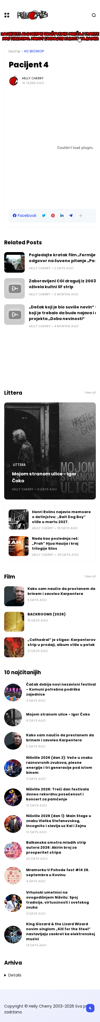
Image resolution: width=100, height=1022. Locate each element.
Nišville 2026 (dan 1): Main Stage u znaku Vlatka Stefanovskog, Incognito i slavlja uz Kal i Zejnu (58, 820)
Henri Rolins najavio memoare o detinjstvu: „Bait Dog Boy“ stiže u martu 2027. (61, 516)
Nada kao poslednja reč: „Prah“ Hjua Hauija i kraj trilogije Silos (55, 543)
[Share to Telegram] (70, 216)
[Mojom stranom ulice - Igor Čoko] (50, 450)
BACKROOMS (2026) (47, 614)
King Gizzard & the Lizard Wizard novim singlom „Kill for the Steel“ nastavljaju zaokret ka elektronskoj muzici (60, 931)
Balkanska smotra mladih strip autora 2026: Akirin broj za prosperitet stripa (56, 847)
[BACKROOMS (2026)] (14, 622)
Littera (19, 465)
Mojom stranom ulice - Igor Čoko (44, 477)
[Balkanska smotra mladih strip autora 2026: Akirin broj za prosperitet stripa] (13, 850)
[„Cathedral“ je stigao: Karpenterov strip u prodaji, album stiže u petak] (14, 647)
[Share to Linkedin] (62, 216)
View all (90, 392)
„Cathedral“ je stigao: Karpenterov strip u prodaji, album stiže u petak (62, 642)
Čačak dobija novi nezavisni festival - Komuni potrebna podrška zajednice (61, 689)
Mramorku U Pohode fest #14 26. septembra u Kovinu (57, 872)
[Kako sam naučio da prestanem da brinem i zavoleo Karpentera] (14, 596)
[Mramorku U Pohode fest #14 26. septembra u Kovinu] (13, 875)
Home (14, 51)
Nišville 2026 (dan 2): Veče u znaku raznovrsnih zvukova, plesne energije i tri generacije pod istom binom (59, 765)
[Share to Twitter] (44, 216)
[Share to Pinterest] (53, 216)
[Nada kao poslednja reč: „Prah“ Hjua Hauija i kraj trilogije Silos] (19, 546)
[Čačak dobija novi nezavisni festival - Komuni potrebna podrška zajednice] (13, 692)
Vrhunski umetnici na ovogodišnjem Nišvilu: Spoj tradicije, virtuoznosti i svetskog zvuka (57, 900)
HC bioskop (34, 51)
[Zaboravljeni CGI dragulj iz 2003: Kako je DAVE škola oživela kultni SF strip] (14, 288)
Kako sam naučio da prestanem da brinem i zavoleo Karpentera (61, 591)
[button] (80, 215)
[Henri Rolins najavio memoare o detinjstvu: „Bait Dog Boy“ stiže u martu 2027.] (19, 519)
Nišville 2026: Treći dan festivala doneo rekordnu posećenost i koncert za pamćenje (57, 794)
